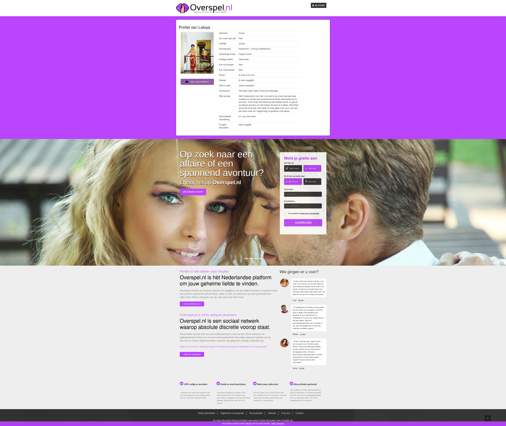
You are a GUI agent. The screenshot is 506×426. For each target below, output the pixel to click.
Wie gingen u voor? (193, 192)
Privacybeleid (255, 413)
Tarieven (272, 413)
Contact (299, 413)
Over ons (285, 413)
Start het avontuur (192, 354)
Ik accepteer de (303, 213)
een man (312, 168)
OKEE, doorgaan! (277, 424)
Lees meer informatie (253, 258)
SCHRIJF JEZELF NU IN (192, 304)
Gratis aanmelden (206, 413)
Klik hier (249, 424)
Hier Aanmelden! (198, 81)
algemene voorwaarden (310, 213)
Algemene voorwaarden (232, 413)
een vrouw (294, 168)
